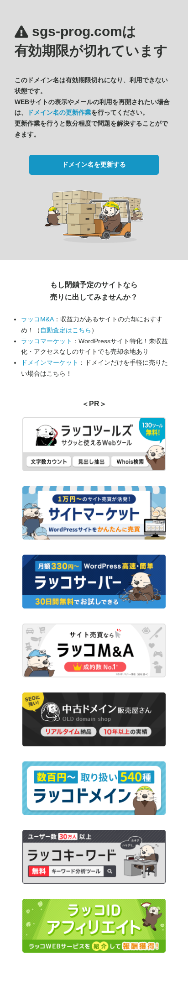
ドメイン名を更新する (94, 164)
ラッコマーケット (46, 341)
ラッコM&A (37, 319)
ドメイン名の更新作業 (59, 112)
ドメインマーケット (49, 362)
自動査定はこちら (65, 330)
